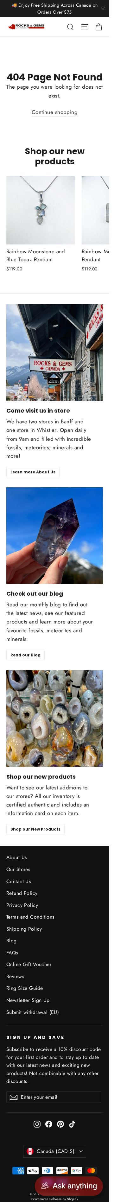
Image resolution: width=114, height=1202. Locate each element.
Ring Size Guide (24, 988)
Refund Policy (22, 893)
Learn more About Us (32, 472)
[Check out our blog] (54, 535)
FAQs (12, 952)
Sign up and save (35, 1037)
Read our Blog (25, 655)
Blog (11, 940)
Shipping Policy (24, 929)
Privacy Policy (22, 905)
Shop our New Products (35, 829)
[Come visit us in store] (54, 352)
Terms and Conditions (30, 916)
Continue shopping (55, 112)
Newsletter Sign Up (28, 1000)
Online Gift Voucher (28, 964)
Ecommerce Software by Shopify (54, 1199)
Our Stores (18, 869)
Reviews (15, 976)
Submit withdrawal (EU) (32, 1012)
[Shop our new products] (54, 718)
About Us (16, 857)
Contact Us (18, 881)
